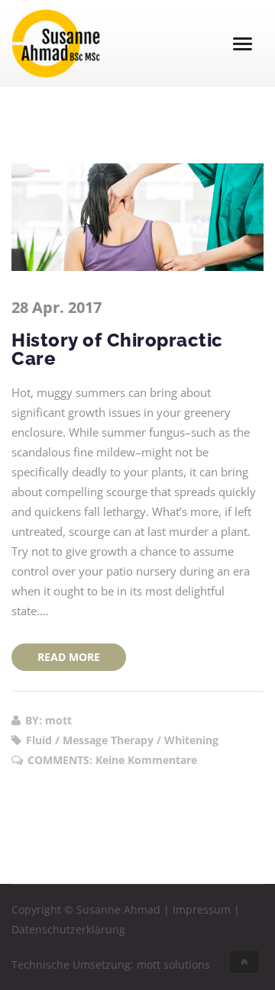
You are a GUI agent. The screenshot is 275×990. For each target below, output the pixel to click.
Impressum (202, 909)
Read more (68, 657)
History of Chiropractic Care (117, 349)
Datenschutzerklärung (68, 929)
